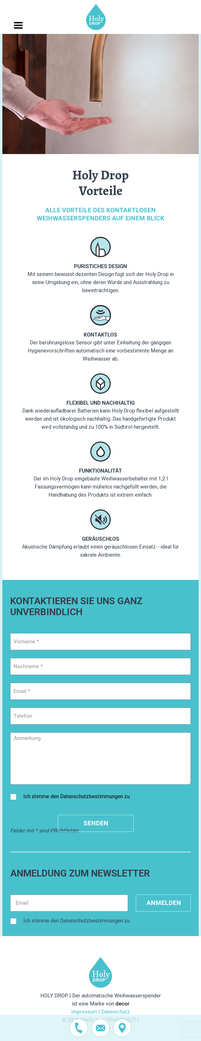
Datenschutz (115, 1012)
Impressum (84, 1012)
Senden (95, 823)
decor (122, 1004)
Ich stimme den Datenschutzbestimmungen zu (76, 796)
